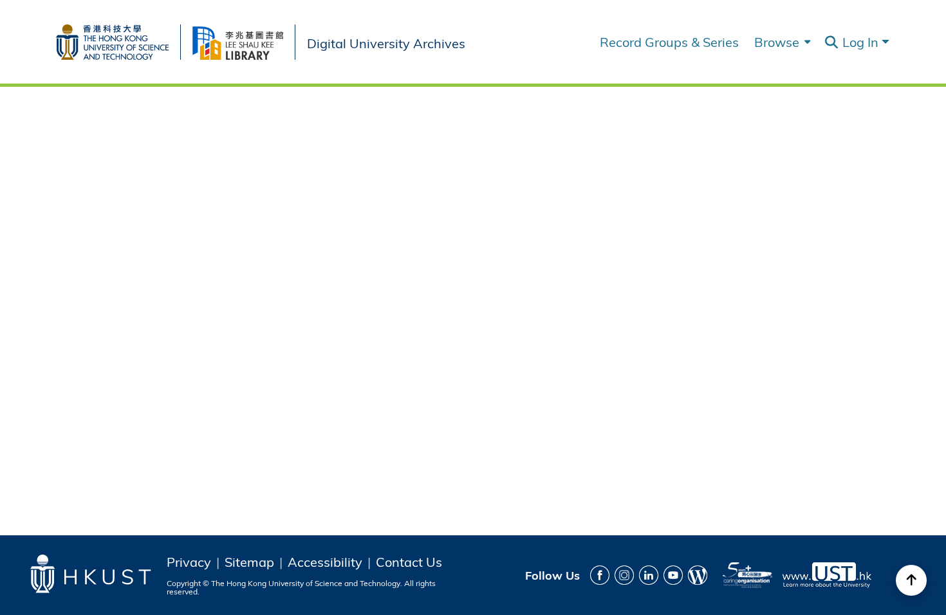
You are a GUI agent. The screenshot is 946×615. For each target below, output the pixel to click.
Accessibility (325, 562)
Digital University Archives (386, 42)
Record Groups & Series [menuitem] (669, 42)
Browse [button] (776, 42)
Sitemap (249, 562)
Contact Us (409, 562)
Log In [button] (862, 41)
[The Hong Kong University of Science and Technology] (118, 39)
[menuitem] (781, 41)
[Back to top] (911, 580)
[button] (831, 42)
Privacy (189, 562)
